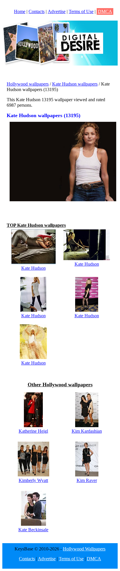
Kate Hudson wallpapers (75, 83)
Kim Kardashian (87, 431)
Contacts (37, 11)
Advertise (57, 11)
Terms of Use (81, 11)
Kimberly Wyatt (33, 480)
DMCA (105, 11)
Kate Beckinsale (33, 529)
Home (19, 11)
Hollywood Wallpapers (84, 548)
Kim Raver (87, 480)
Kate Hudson (33, 268)
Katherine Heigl (33, 431)
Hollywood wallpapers (28, 83)
